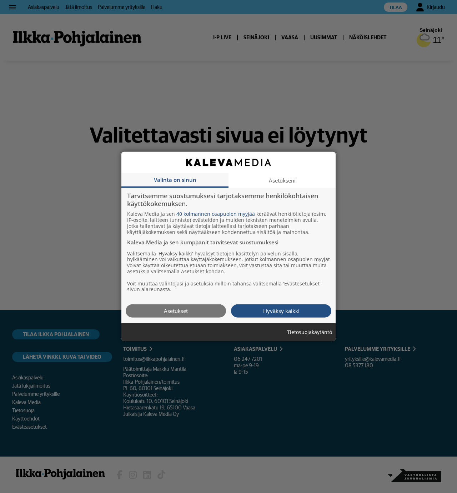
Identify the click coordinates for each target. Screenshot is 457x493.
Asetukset (176, 310)
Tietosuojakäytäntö (309, 332)
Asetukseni (282, 180)
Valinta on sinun (175, 179)
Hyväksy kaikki (281, 310)
